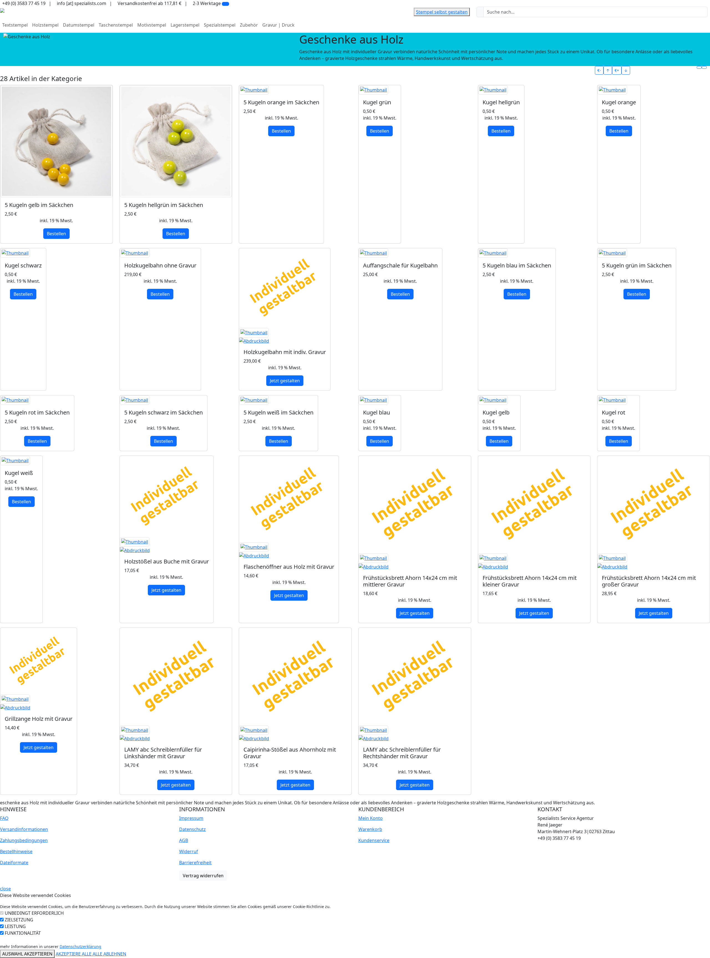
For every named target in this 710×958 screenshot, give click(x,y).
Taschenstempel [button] (116, 25)
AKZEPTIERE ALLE (74, 954)
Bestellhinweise (16, 851)
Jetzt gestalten (285, 381)
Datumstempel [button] (78, 25)
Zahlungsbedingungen (24, 840)
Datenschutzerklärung (80, 946)
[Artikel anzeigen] (56, 141)
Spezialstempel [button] (219, 25)
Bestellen (56, 234)
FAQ (4, 818)
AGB (183, 840)
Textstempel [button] (15, 25)
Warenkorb (370, 829)
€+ (617, 70)
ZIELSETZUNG (19, 920)
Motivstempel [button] (151, 25)
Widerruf (188, 851)
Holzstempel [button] (45, 25)
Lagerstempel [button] (185, 25)
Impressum (191, 818)
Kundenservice (373, 840)
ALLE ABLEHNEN (109, 954)
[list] (704, 67)
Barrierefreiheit (195, 863)
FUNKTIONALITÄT (23, 933)
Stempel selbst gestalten (442, 12)
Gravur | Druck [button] (278, 25)
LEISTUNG (15, 926)
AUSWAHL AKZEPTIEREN (27, 954)
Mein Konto (370, 818)
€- (599, 70)
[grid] (699, 67)
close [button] (5, 889)
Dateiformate (14, 863)
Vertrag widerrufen (203, 876)
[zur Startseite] (2, 10)
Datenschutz (192, 829)
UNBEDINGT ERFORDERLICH (34, 913)
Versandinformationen (24, 829)
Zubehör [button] (249, 25)
